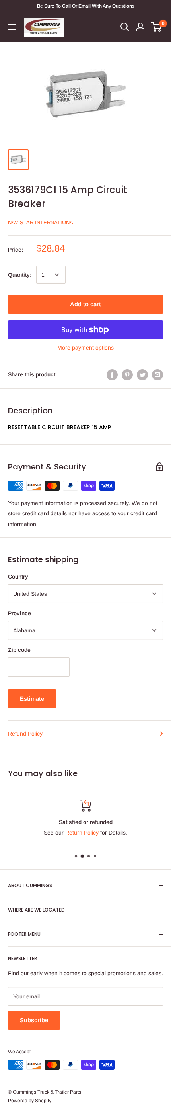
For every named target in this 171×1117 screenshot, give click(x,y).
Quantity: (19, 275)
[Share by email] (157, 374)
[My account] (140, 27)
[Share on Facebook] (112, 374)
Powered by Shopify (29, 1100)
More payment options (85, 347)
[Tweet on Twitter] (142, 374)
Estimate (32, 698)
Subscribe (34, 1020)
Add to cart (85, 304)
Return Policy (82, 832)
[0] (156, 27)
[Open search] (124, 27)
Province (19, 613)
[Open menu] (12, 27)
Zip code (19, 650)
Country (18, 576)
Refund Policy (25, 733)
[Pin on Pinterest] (127, 374)
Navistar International (42, 222)
